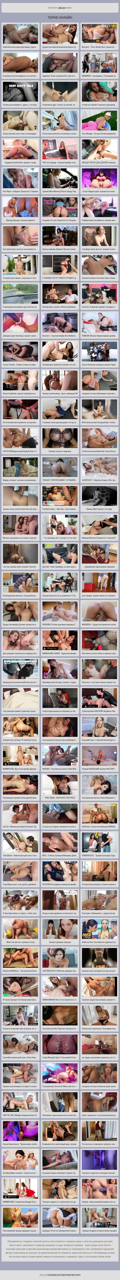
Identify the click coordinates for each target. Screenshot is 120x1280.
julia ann (61, 7)
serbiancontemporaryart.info (63, 1275)
